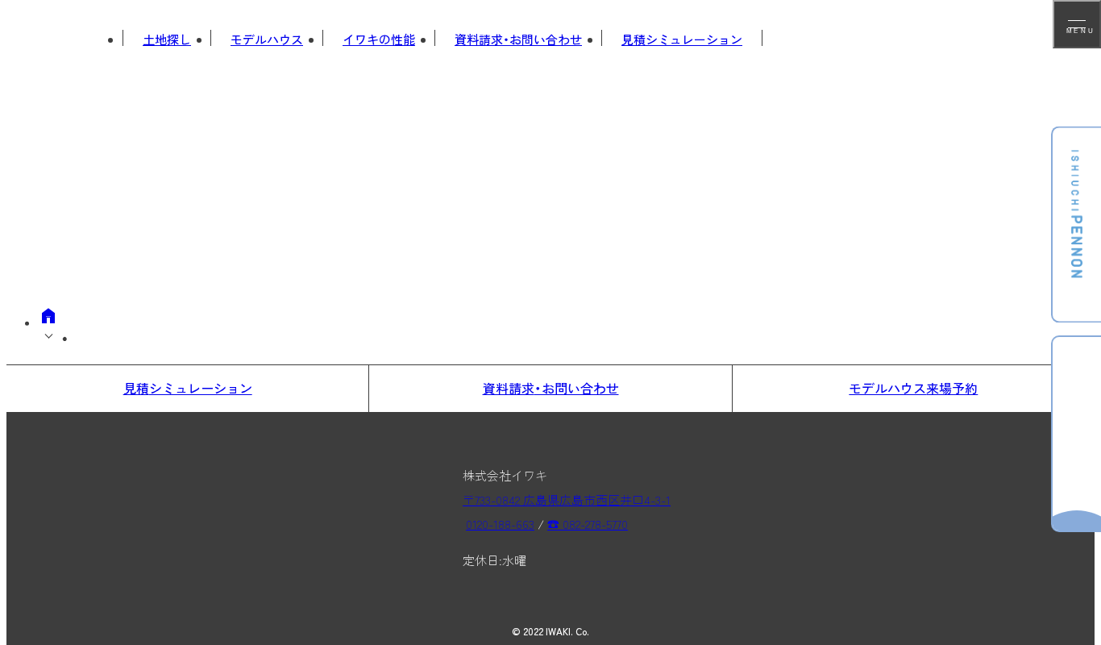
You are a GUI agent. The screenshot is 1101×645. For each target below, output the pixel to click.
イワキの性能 (379, 39)
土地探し (167, 39)
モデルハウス (267, 39)
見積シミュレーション (681, 39)
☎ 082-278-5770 (587, 523)
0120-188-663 (500, 523)
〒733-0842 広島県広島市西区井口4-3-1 (567, 499)
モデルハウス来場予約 (913, 387)
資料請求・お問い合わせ (518, 39)
